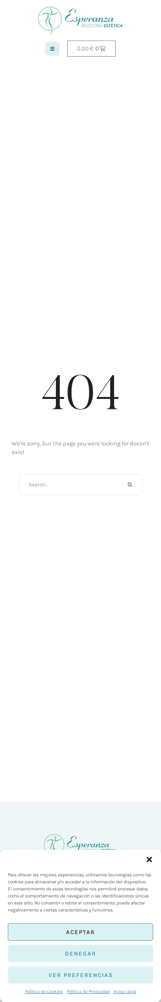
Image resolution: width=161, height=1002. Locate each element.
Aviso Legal (125, 991)
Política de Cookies (44, 991)
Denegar (80, 953)
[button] (149, 859)
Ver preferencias (80, 975)
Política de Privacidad (88, 991)
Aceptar (80, 932)
